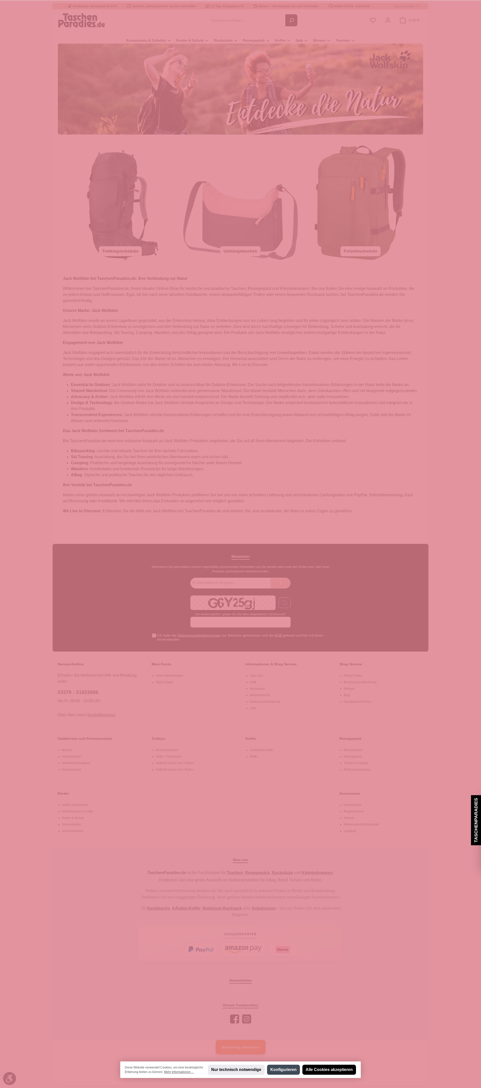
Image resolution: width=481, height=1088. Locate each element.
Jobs (253, 708)
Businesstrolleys (167, 750)
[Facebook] (234, 1019)
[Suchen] (291, 20)
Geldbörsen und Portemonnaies (85, 739)
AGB (278, 635)
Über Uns (256, 675)
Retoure (349, 688)
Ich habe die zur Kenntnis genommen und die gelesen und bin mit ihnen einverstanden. (240, 637)
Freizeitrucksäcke (360, 251)
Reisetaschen (353, 750)
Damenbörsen (71, 769)
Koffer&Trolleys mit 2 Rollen (175, 763)
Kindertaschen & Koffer (77, 811)
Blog (347, 695)
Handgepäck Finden (358, 701)
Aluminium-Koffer (261, 750)
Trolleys (158, 739)
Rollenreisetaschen (357, 769)
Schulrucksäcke (72, 831)
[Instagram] (246, 1019)
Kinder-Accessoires (75, 805)
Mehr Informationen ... (179, 1072)
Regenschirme (354, 811)
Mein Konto (161, 664)
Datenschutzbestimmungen (199, 635)
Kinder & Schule (73, 818)
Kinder (63, 793)
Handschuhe (352, 805)
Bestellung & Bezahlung (360, 682)
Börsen (67, 750)
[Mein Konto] (388, 20)
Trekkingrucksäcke (120, 251)
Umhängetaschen (240, 251)
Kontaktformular (101, 715)
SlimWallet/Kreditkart (76, 763)
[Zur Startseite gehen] (81, 20)
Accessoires (349, 793)
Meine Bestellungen (169, 675)
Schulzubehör (71, 824)
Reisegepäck (350, 739)
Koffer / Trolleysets (168, 756)
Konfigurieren (283, 1069)
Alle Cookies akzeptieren (329, 1069)
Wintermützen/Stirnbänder (361, 824)
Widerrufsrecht (260, 695)
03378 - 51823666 (78, 692)
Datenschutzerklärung (265, 701)
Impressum (257, 688)
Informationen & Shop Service (271, 664)
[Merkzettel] (373, 20)
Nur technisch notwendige (236, 1069)
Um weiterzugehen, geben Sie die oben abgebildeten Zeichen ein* (240, 614)
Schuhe (349, 818)
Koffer (251, 739)
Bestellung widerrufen (241, 1047)
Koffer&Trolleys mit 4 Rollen (175, 769)
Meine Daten (164, 682)
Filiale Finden (353, 675)
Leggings (350, 831)
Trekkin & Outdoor (356, 763)
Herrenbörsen (71, 756)
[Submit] (281, 583)
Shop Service (350, 664)
